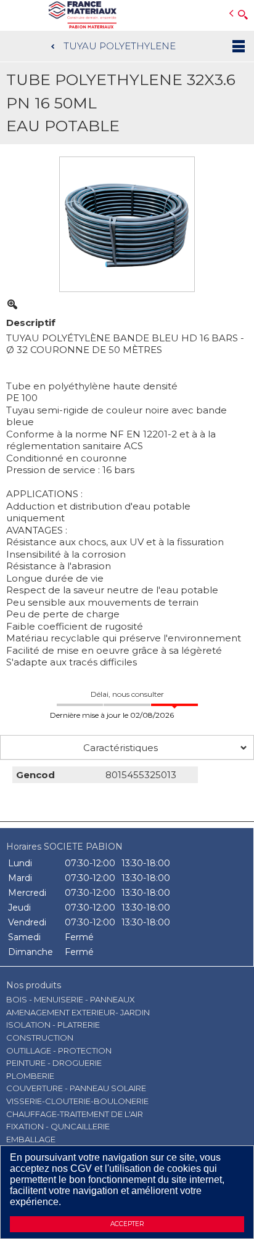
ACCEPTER (127, 1224)
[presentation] (127, 747)
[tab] (127, 747)
